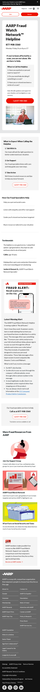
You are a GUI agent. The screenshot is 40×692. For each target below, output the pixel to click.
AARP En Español (25, 593)
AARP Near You (7, 616)
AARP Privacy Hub (15, 664)
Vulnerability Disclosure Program (12, 679)
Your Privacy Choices (9, 683)
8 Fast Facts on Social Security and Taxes (18, 523)
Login (30, 8)
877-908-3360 (13, 44)
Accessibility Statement (9, 668)
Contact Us (23, 589)
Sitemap (4, 664)
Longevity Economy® (9, 655)
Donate (4, 593)
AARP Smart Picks (8, 612)
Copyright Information (9, 675)
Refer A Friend (24, 603)
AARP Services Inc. (26, 625)
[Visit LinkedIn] (21, 687)
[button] (38, 8)
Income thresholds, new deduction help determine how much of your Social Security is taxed (20, 528)
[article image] (20, 458)
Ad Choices (28, 679)
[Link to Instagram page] (15, 687)
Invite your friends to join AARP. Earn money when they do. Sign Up (14, 3)
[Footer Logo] (20, 574)
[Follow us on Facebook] (4, 687)
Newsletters (24, 598)
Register (24, 8)
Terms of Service (28, 664)
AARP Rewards (7, 607)
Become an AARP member (13, 562)
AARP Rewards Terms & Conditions (13, 671)
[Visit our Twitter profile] (10, 687)
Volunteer (5, 598)
